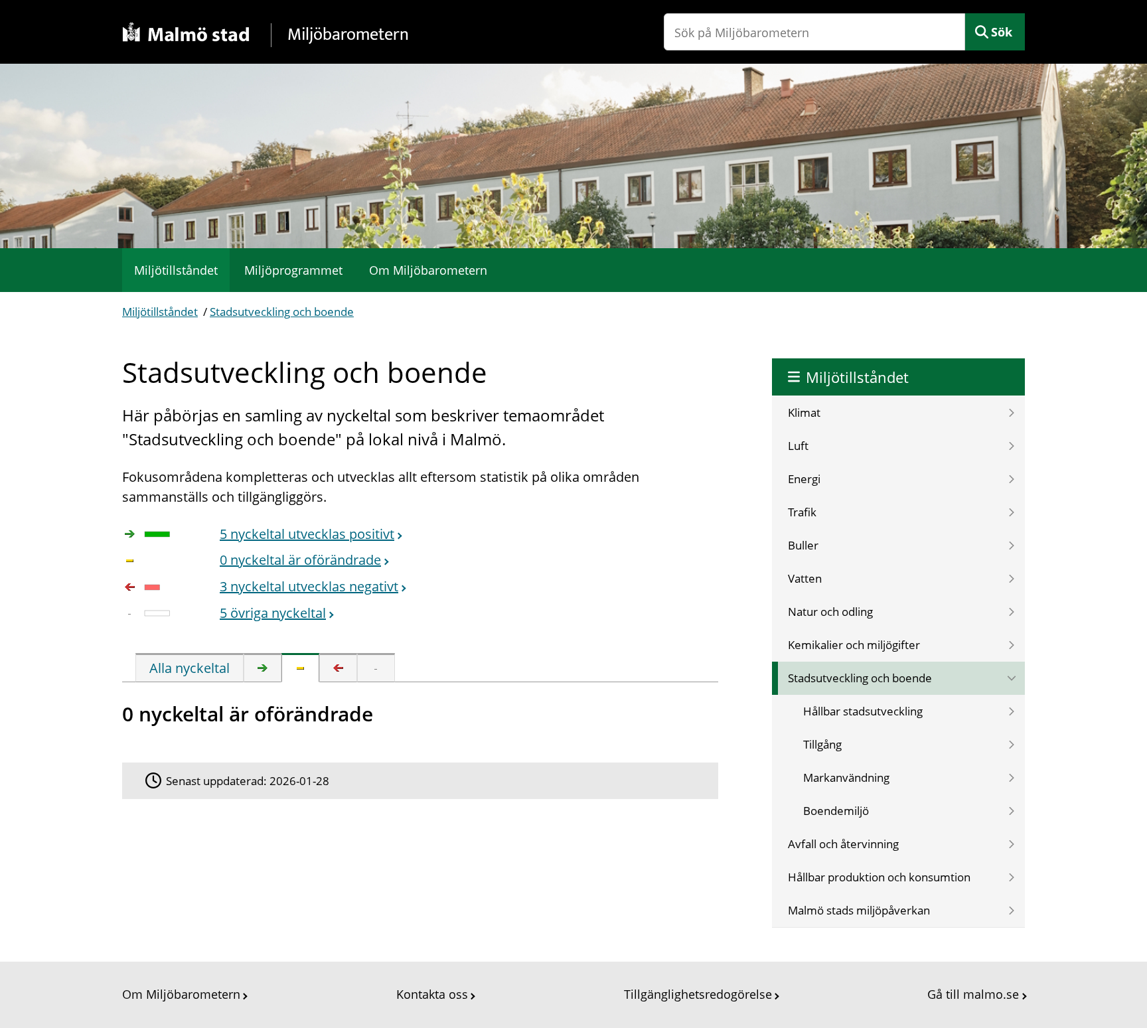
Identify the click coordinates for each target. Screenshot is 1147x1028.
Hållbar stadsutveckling (863, 711)
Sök (1001, 32)
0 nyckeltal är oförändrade (300, 560)
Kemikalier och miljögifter (854, 644)
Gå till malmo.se (973, 994)
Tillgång (822, 744)
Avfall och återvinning (843, 843)
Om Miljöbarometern (428, 270)
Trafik (802, 512)
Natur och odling (830, 611)
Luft (798, 445)
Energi (804, 478)
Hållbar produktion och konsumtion (879, 877)
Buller (803, 545)
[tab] (189, 667)
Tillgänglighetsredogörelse (698, 994)
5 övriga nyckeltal (273, 613)
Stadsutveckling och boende (282, 311)
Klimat (804, 412)
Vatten (805, 578)
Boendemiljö (836, 810)
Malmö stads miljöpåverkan (859, 910)
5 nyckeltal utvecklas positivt (307, 534)
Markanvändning (846, 777)
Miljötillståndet (176, 270)
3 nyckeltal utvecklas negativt (309, 586)
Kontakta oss (432, 994)
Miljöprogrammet (293, 270)
